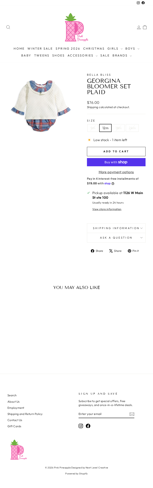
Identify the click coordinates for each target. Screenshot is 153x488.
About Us (13, 401)
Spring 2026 (68, 48)
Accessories (81, 55)
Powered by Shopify (76, 473)
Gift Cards (14, 426)
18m (118, 128)
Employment (15, 408)
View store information (106, 209)
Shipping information (116, 228)
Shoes (58, 55)
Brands (121, 55)
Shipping (92, 107)
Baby (26, 55)
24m (132, 128)
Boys (131, 48)
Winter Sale (40, 48)
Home (19, 48)
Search (12, 395)
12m (105, 128)
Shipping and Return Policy (25, 414)
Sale (105, 55)
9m (92, 128)
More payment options (116, 172)
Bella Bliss (99, 74)
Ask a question (116, 237)
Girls (113, 48)
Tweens (41, 55)
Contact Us (14, 420)
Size (91, 120)
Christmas (94, 48)
